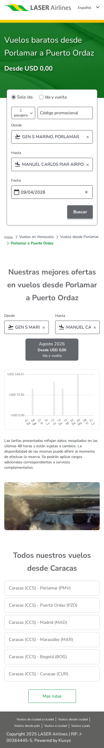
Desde (16, 125)
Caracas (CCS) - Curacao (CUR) (38, 674)
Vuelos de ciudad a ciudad (35, 719)
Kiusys (64, 740)
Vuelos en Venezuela (36, 236)
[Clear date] (86, 192)
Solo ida (25, 97)
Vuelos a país (80, 726)
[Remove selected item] (89, 137)
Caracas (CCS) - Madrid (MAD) (38, 622)
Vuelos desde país (27, 726)
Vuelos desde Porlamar (79, 236)
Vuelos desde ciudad (73, 719)
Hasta (16, 152)
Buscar (80, 212)
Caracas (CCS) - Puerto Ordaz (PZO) (43, 605)
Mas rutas (52, 696)
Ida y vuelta (56, 97)
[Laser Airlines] (37, 8)
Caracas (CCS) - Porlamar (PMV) (40, 588)
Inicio (8, 237)
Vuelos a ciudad (55, 726)
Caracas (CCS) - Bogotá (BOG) (38, 657)
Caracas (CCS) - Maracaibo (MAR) (41, 640)
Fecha (16, 180)
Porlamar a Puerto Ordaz (32, 243)
